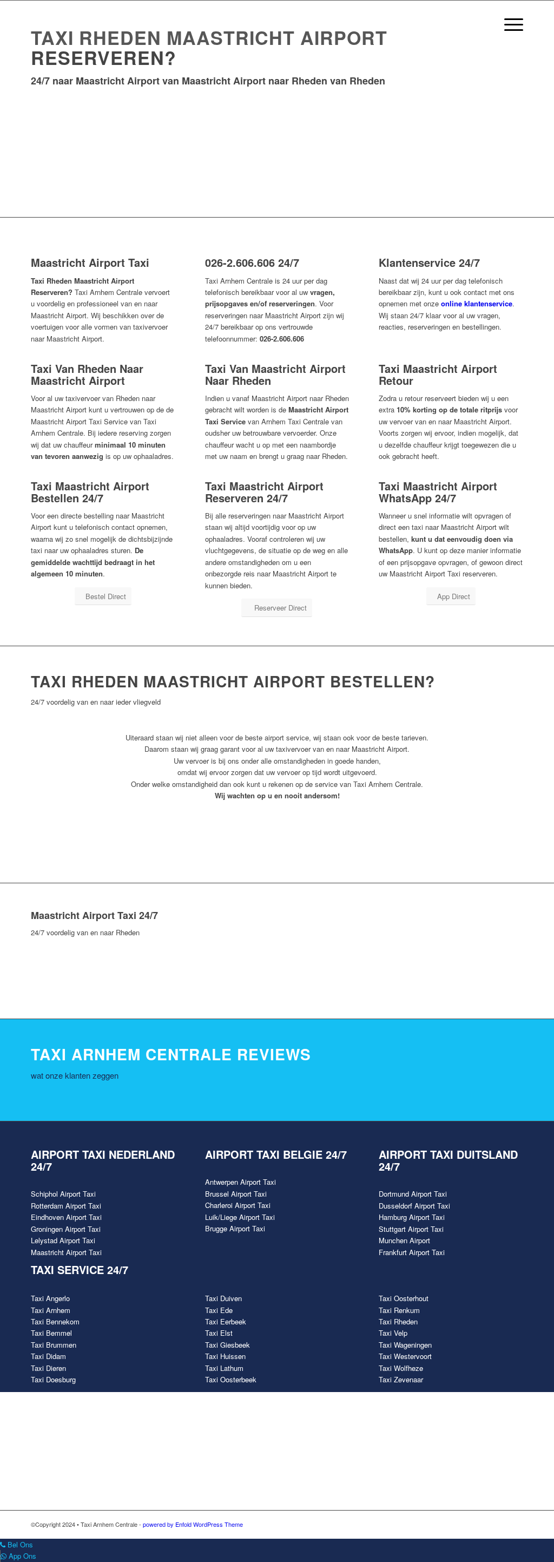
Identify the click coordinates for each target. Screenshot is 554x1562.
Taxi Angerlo (50, 1298)
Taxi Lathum (224, 1368)
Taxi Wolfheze (401, 1368)
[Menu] (510, 24)
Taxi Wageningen (405, 1345)
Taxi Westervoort (405, 1356)
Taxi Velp (393, 1333)
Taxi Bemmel (51, 1333)
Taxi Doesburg (53, 1379)
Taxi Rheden (398, 1321)
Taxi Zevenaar (401, 1379)
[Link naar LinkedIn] (515, 1524)
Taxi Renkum (399, 1310)
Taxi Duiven (223, 1298)
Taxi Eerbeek (225, 1321)
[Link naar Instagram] (499, 1524)
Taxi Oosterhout (403, 1298)
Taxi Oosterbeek (230, 1379)
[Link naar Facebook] (450, 1524)
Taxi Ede (219, 1310)
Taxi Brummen (53, 1345)
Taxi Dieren (48, 1368)
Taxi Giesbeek (227, 1345)
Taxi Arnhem (50, 1310)
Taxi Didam (48, 1356)
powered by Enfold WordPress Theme (193, 1524)
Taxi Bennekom (55, 1321)
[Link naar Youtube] (482, 1524)
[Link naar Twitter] (466, 1524)
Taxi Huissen (225, 1356)
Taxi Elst (219, 1333)
